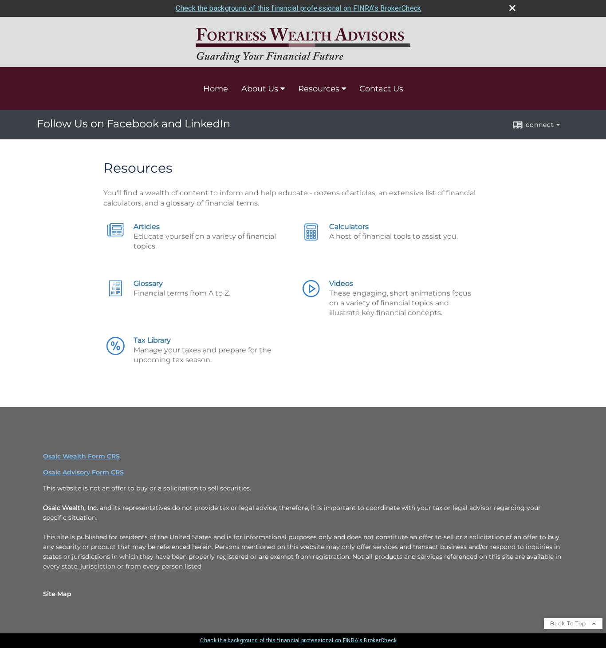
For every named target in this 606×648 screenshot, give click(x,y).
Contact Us (381, 89)
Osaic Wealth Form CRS (81, 456)
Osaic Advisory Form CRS (83, 472)
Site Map (57, 594)
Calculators (349, 226)
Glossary (148, 283)
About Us (259, 89)
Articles (147, 226)
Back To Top (569, 623)
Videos (341, 283)
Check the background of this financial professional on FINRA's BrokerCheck (298, 8)
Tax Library (152, 340)
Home (215, 89)
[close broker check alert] (512, 8)
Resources (318, 89)
